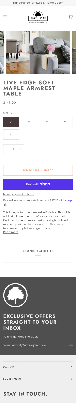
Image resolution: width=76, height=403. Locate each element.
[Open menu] (9, 17)
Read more (10, 232)
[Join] (67, 345)
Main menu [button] (10, 367)
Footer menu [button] (12, 378)
